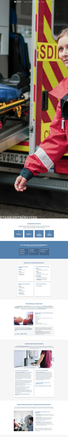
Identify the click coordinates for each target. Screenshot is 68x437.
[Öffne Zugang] (27, 1)
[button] (50, 1)
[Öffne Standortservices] (34, 1)
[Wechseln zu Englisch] (51, 1)
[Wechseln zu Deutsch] (53, 1)
